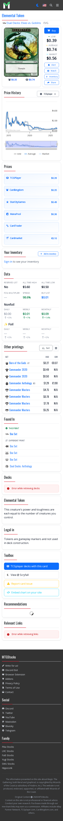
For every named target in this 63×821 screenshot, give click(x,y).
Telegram (10, 730)
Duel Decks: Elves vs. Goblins (24, 23)
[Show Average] (30, 153)
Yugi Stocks (8, 759)
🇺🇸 (44, 5)
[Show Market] (44, 153)
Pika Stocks (8, 746)
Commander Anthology (20, 383)
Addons (9, 678)
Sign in (8, 261)
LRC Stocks (8, 751)
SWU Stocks (8, 763)
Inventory (53, 76)
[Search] (51, 5)
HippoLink (7, 768)
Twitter (9, 712)
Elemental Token (13, 15)
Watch (53, 70)
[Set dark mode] (38, 5)
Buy (54, 30)
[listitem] (6, 5)
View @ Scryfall (20, 575)
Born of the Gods (18, 363)
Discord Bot (11, 670)
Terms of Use (12, 687)
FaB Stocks (8, 755)
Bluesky (9, 726)
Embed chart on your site (26, 592)
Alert (53, 65)
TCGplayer (48, 93)
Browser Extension (15, 674)
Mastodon (10, 721)
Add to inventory (50, 253)
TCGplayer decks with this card (28, 566)
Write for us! (11, 665)
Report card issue (21, 583)
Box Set (13, 434)
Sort (48, 348)
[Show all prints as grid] (56, 348)
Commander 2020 (18, 370)
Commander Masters (19, 390)
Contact (9, 692)
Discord (9, 708)
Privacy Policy (12, 683)
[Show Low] (17, 153)
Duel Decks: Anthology (21, 466)
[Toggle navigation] (57, 5)
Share (53, 82)
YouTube (10, 717)
